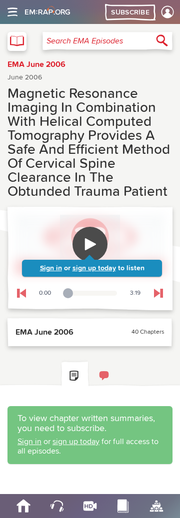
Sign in (51, 268)
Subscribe (130, 12)
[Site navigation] (12, 11)
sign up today (94, 268)
